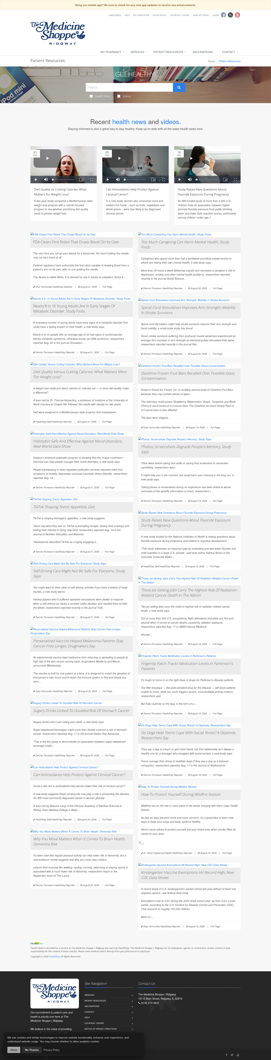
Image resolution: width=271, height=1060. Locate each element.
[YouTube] (238, 1055)
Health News (103, 96)
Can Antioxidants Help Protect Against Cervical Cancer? (79, 774)
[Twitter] (232, 1055)
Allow (13, 1049)
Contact (228, 52)
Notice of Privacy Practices (100, 1028)
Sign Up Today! (201, 15)
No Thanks (32, 1049)
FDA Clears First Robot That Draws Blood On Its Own (76, 241)
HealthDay (54, 956)
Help (127, 15)
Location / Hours (179, 15)
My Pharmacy (111, 52)
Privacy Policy (52, 1049)
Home (211, 61)
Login (216, 15)
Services (137, 52)
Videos (126, 96)
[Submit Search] (179, 87)
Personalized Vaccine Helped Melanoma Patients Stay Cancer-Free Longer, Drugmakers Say (78, 643)
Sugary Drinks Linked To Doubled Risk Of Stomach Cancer (81, 710)
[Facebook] (226, 1055)
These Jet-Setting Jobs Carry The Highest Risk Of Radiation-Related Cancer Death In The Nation (189, 593)
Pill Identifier (141, 15)
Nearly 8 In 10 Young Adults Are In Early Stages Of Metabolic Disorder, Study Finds (74, 309)
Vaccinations (202, 52)
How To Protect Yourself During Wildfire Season (180, 794)
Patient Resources (168, 52)
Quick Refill (159, 15)
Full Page (107, 286)
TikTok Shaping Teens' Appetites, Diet (64, 506)
